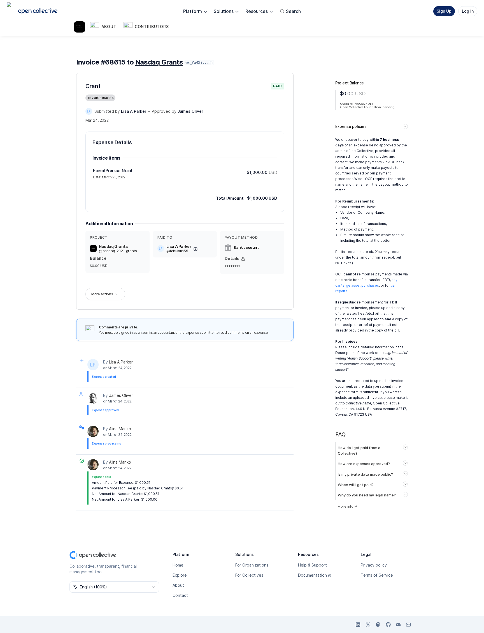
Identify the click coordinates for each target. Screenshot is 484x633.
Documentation (312, 575)
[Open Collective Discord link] (398, 625)
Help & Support (312, 565)
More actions (102, 294)
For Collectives (249, 575)
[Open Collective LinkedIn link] (358, 625)
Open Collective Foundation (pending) (367, 107)
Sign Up (444, 11)
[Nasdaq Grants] (80, 27)
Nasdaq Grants (159, 62)
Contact (180, 595)
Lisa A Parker (121, 362)
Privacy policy (374, 565)
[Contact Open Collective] (408, 625)
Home (178, 565)
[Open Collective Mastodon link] (378, 625)
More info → (347, 506)
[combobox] (114, 587)
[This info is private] (243, 259)
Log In (468, 11)
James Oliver (121, 395)
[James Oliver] (93, 398)
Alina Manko (120, 428)
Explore (180, 575)
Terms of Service (377, 575)
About (178, 585)
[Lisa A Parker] (88, 111)
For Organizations (251, 565)
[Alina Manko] (93, 431)
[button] (105, 27)
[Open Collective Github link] (388, 625)
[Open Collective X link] (368, 625)
